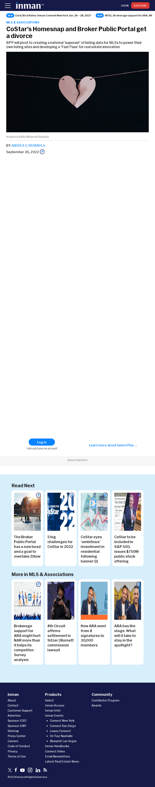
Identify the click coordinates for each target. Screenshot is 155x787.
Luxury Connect (60, 731)
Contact (13, 705)
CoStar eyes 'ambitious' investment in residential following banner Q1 (93, 549)
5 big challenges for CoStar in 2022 (60, 542)
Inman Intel (52, 710)
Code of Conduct (19, 746)
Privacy (13, 751)
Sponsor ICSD (17, 720)
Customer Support (20, 710)
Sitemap (13, 731)
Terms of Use (17, 756)
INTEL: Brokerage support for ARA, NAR (129, 15)
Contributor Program (105, 700)
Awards (97, 705)
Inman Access (54, 705)
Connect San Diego (63, 726)
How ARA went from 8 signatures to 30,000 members (93, 635)
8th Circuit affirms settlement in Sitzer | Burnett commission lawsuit (60, 638)
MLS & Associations (22, 22)
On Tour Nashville (61, 736)
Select (49, 700)
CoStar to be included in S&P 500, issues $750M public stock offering (126, 549)
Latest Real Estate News (62, 761)
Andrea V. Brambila (28, 145)
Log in (125, 5)
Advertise (14, 715)
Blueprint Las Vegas (63, 741)
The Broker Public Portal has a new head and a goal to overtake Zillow (27, 546)
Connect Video (55, 751)
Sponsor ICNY (17, 726)
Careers (13, 741)
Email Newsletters (57, 756)
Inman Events (54, 715)
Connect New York (62, 720)
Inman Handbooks (57, 746)
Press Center (17, 736)
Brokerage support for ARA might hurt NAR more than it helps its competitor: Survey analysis (27, 643)
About (12, 700)
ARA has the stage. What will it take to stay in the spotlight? (125, 635)
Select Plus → (127, 445)
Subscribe (140, 5)
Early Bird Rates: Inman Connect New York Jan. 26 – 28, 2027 (53, 15)
